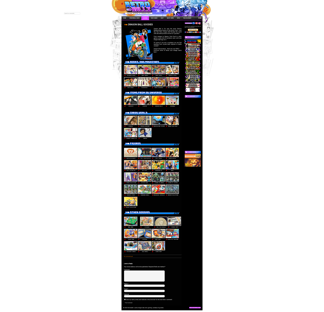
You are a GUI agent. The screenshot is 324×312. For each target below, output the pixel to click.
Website (126, 294)
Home (124, 18)
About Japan (170, 18)
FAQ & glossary (187, 18)
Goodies (145, 18)
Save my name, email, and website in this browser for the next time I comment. (149, 299)
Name (126, 284)
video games (154, 18)
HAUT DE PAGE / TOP (195, 307)
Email (126, 289)
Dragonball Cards (135, 18)
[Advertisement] (192, 123)
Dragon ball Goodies (140, 24)
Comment (127, 269)
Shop (162, 18)
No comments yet (128, 256)
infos (178, 18)
